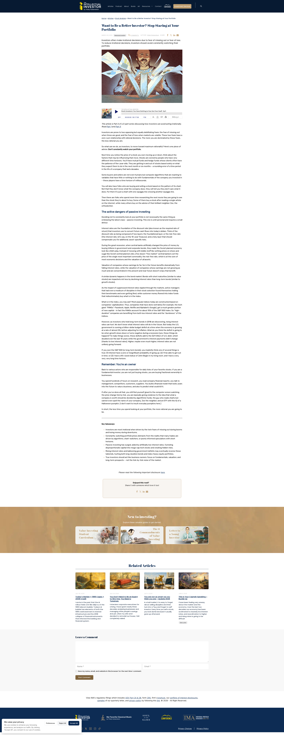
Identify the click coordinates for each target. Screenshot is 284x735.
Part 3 (118, 127)
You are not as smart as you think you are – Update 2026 (157, 598)
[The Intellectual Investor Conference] (166, 717)
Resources (146, 6)
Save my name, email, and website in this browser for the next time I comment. (109, 671)
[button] (201, 6)
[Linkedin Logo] (90, 728)
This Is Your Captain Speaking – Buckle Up (193, 598)
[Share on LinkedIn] (174, 35)
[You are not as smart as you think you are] (159, 581)
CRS (149, 698)
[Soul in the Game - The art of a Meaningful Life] (146, 717)
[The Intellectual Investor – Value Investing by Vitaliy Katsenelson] (90, 6)
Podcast (119, 6)
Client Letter (183, 622)
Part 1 (108, 127)
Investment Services (182, 6)
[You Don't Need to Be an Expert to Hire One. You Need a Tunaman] (125, 581)
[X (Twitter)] (86, 728)
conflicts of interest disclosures (184, 698)
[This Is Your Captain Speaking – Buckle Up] (194, 581)
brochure (161, 698)
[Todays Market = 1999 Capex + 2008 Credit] (90, 581)
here (163, 472)
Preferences (50, 723)
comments (135, 35)
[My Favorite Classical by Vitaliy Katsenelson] (116, 717)
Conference (167, 6)
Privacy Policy (203, 728)
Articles (110, 6)
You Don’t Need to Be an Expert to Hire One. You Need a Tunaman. (124, 599)
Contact (158, 6)
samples (101, 700)
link (158, 700)
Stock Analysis (120, 18)
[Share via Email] (177, 35)
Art (139, 6)
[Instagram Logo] (95, 728)
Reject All (62, 723)
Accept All (74, 723)
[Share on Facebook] (167, 35)
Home (104, 18)
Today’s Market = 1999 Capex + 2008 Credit (89, 598)
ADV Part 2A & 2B (133, 698)
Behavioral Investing (119, 35)
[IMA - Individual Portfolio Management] (196, 717)
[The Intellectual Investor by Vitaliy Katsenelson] (82, 717)
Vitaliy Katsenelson (153, 35)
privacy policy (135, 700)
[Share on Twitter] (171, 35)
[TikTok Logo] (99, 728)
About (126, 6)
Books (133, 6)
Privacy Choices (185, 728)
